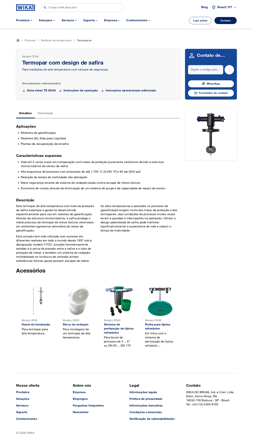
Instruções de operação (81, 90)
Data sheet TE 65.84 (41, 90)
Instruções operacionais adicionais (131, 90)
